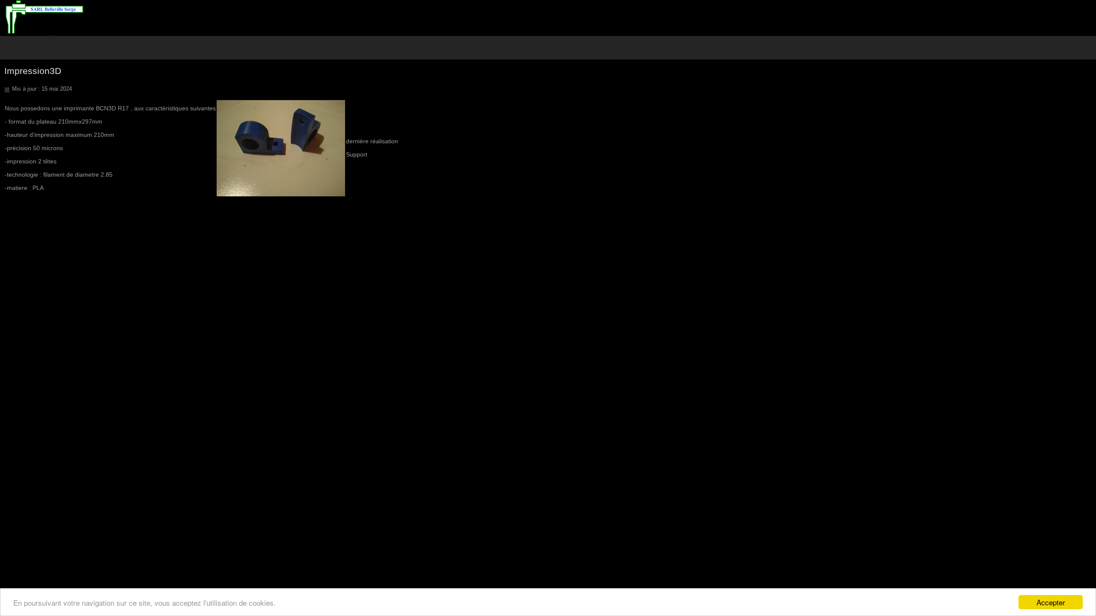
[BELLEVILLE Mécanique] (44, 18)
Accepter (1050, 602)
